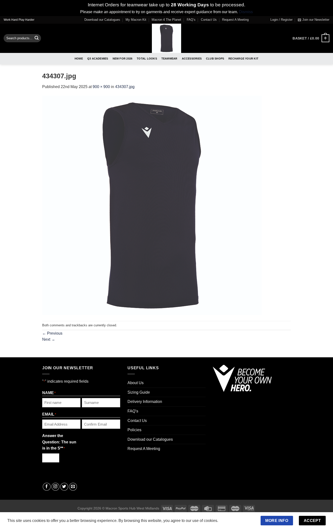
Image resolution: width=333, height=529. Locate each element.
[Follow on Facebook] (47, 487)
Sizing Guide (138, 392)
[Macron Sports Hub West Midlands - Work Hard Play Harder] (167, 38)
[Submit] (36, 38)
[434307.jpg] (152, 205)
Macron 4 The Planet (166, 19)
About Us (135, 383)
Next (48, 339)
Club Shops (215, 58)
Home (79, 58)
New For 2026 (123, 58)
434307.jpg (125, 87)
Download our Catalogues (102, 19)
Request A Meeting (235, 19)
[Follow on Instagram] (55, 487)
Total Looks (147, 58)
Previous (52, 333)
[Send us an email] (73, 487)
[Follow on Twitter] (64, 487)
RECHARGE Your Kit (243, 58)
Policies (134, 430)
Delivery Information (144, 401)
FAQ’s (191, 19)
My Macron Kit (136, 19)
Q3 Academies (97, 58)
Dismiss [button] (246, 12)
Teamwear (169, 58)
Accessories (192, 58)
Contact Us (209, 19)
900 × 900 (101, 87)
